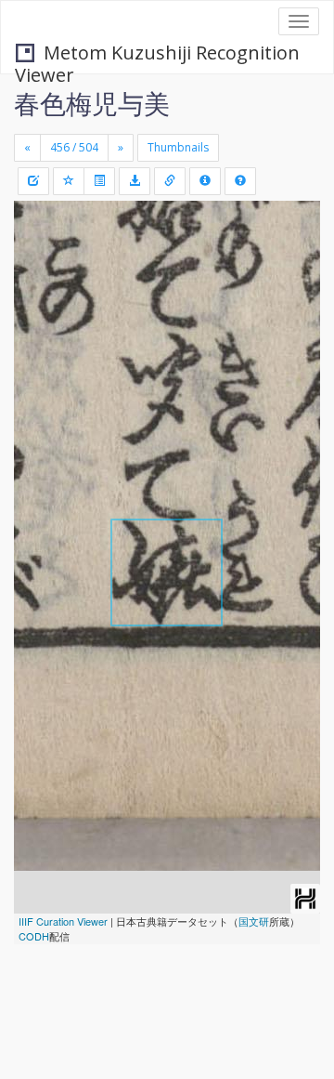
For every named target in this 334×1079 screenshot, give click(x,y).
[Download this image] (134, 181)
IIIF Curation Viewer (63, 921)
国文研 (253, 921)
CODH (34, 935)
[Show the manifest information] (205, 181)
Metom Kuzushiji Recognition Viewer (157, 54)
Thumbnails (178, 147)
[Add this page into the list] (68, 181)
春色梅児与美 (92, 103)
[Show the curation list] (99, 181)
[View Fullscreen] (39, 295)
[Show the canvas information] (170, 181)
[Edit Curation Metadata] (33, 181)
